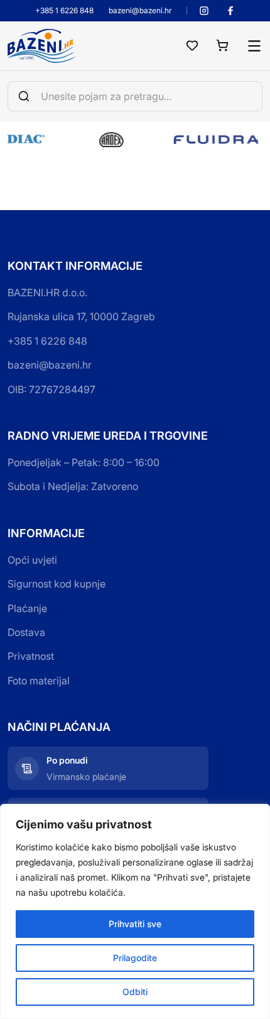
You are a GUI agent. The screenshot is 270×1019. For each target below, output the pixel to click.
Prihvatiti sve (135, 923)
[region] (135, 911)
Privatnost (31, 656)
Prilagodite (135, 957)
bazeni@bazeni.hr (140, 10)
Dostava (26, 632)
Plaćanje (27, 608)
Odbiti (135, 991)
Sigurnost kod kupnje (56, 583)
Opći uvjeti (32, 560)
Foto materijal (39, 680)
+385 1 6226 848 (64, 10)
